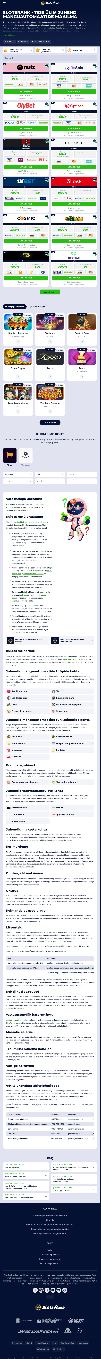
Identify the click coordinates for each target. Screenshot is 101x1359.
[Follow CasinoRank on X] (47, 1290)
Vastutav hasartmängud (16, 1020)
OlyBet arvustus (26, 132)
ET (49, 1297)
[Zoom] (82, 364)
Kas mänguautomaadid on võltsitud (50, 1215)
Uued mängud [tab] (39, 306)
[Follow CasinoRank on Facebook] (35, 1290)
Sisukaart (92, 1358)
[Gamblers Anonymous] (68, 1330)
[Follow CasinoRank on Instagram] (41, 1290)
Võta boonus (26, 91)
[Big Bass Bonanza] (18, 329)
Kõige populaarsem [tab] (16, 306)
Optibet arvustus (74, 132)
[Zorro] (50, 364)
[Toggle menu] (4, 3)
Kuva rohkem (48, 292)
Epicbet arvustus (74, 171)
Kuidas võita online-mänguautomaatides (50, 1229)
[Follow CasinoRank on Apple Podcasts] (64, 1290)
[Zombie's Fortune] (50, 399)
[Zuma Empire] (18, 364)
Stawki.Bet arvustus (26, 282)
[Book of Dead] (82, 329)
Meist (50, 1250)
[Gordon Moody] (76, 1320)
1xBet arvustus (26, 208)
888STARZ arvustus (26, 171)
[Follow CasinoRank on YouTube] (52, 1290)
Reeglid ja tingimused (12, 1358)
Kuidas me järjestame (50, 1263)
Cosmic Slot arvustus (26, 245)
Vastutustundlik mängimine (76, 1358)
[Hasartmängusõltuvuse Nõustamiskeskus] (50, 1320)
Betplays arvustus (74, 282)
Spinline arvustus (74, 245)
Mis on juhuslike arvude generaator (50, 1233)
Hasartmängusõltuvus (57, 1358)
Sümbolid (50, 1220)
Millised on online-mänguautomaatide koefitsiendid (50, 1224)
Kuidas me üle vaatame (50, 1259)
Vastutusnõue (41, 1358)
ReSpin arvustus (74, 95)
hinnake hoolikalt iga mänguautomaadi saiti (28, 522)
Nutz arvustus (26, 95)
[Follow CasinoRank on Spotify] (58, 1290)
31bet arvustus (74, 208)
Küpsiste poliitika (28, 1358)
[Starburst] (50, 329)
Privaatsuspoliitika (50, 1254)
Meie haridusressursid (72, 659)
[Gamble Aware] (38, 1330)
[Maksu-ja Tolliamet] (24, 1320)
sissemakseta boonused (33, 574)
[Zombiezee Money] (18, 399)
